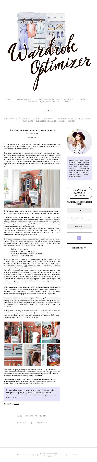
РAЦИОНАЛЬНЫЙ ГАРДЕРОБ (17, 118)
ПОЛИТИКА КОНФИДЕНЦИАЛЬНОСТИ (41, 102)
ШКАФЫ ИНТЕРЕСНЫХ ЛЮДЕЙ (50, 121)
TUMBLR (43, 416)
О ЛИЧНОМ (27, 121)
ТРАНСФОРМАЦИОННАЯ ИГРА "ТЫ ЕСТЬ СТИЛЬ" (56, 100)
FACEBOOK (29, 416)
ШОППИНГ (48, 118)
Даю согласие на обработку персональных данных (80, 220)
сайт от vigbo (48, 456)
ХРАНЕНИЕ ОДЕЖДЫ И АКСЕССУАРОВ (73, 118)
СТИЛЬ (36, 118)
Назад (23, 423)
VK (36, 416)
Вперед (40, 423)
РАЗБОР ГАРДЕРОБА (24, 100)
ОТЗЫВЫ (84, 100)
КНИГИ (71, 121)
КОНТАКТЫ (66, 102)
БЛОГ (8, 100)
